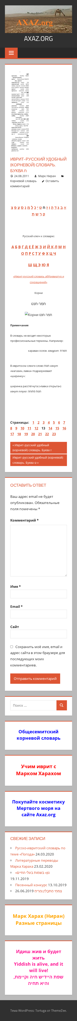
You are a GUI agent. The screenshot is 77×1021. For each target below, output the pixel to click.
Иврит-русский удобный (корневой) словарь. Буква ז (32, 447)
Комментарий (24, 520)
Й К (50, 246)
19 (26, 434)
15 (57, 428)
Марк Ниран (47, 176)
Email (16, 606)
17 (12, 434)
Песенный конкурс (31, 885)
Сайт (14, 626)
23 (54, 434)
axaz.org (38, 38)
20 (33, 434)
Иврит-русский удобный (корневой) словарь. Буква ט (37, 460)
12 (36, 428)
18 (19, 434)
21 (40, 434)
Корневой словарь (23, 181)
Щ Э (37, 264)
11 (29, 428)
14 (50, 428)
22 (47, 434)
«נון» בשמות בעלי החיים (32, 872)
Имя (15, 586)
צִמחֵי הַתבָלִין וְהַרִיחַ (48, 890)
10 (22, 428)
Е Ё (31, 246)
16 (64, 428)
